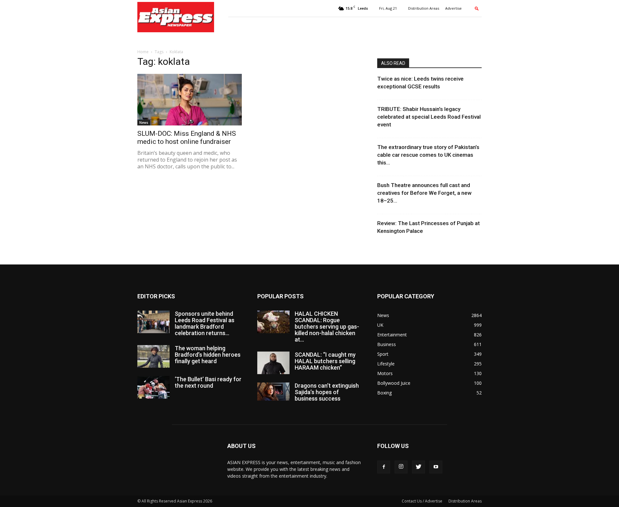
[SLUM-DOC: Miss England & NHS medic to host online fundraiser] (189, 99)
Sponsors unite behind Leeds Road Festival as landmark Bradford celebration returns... (204, 323)
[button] (477, 8)
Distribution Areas (423, 8)
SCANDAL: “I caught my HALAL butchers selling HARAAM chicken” (325, 361)
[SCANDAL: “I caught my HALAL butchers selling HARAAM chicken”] (273, 363)
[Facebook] (383, 467)
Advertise (453, 8)
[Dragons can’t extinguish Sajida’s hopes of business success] (273, 392)
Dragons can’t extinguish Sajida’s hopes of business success (327, 392)
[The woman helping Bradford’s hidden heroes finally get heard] (153, 356)
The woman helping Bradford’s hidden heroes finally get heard (208, 354)
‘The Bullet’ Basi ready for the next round (208, 382)
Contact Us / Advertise (422, 501)
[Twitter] (418, 467)
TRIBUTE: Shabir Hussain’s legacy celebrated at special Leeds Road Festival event (429, 117)
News (143, 122)
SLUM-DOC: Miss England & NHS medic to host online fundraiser (186, 137)
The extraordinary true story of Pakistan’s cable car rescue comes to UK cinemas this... (428, 155)
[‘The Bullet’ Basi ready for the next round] (153, 387)
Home (143, 52)
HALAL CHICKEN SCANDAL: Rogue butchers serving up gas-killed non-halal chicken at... (327, 326)
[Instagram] (401, 467)
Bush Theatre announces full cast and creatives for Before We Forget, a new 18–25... (424, 193)
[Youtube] (435, 467)
